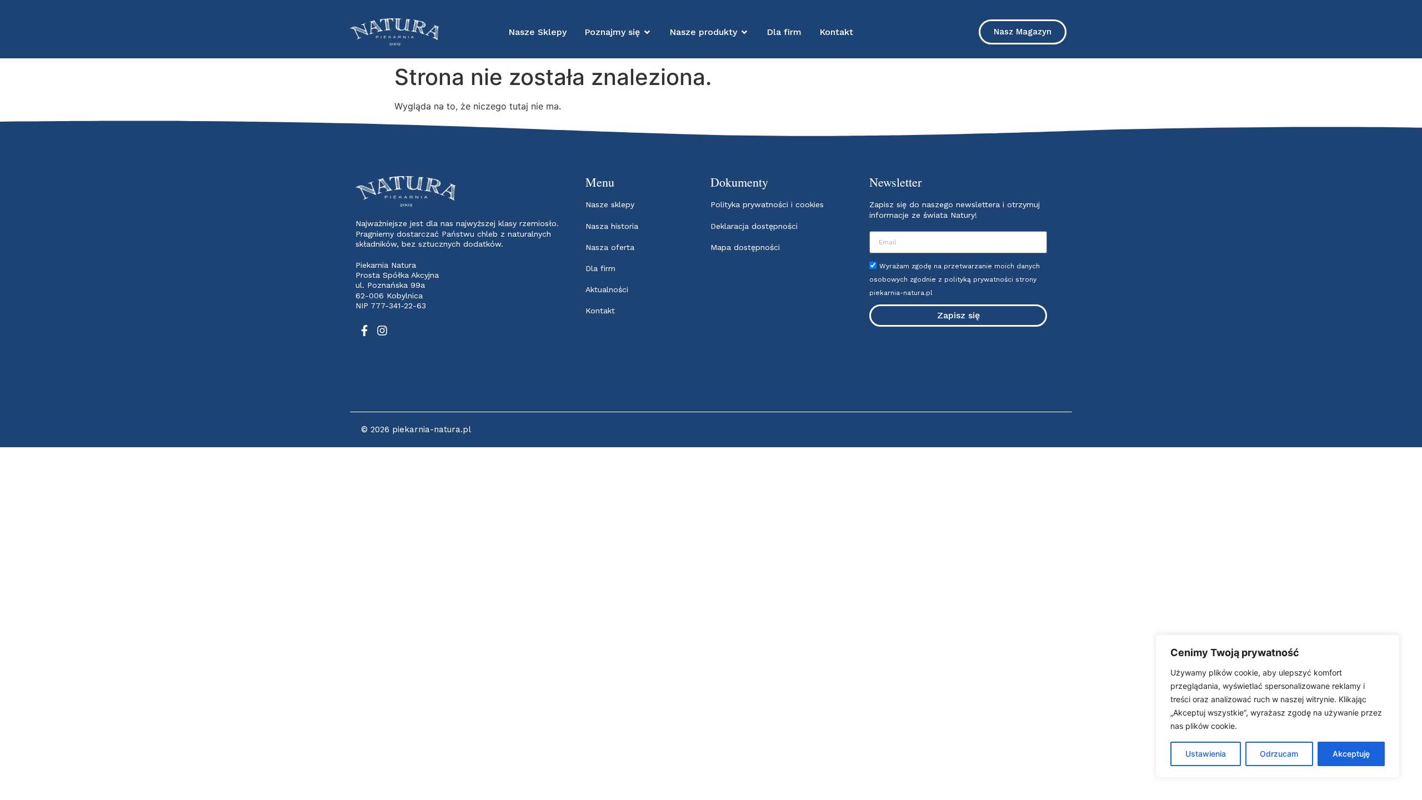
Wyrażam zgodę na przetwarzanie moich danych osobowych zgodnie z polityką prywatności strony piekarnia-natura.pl (954, 279)
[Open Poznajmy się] (647, 32)
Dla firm (600, 268)
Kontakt (600, 310)
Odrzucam (1279, 753)
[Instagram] (382, 330)
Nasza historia (611, 226)
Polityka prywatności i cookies (767, 204)
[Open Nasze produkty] (744, 32)
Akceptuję (1351, 753)
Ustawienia (1205, 753)
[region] (1277, 706)
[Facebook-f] (364, 330)
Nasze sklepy (609, 204)
